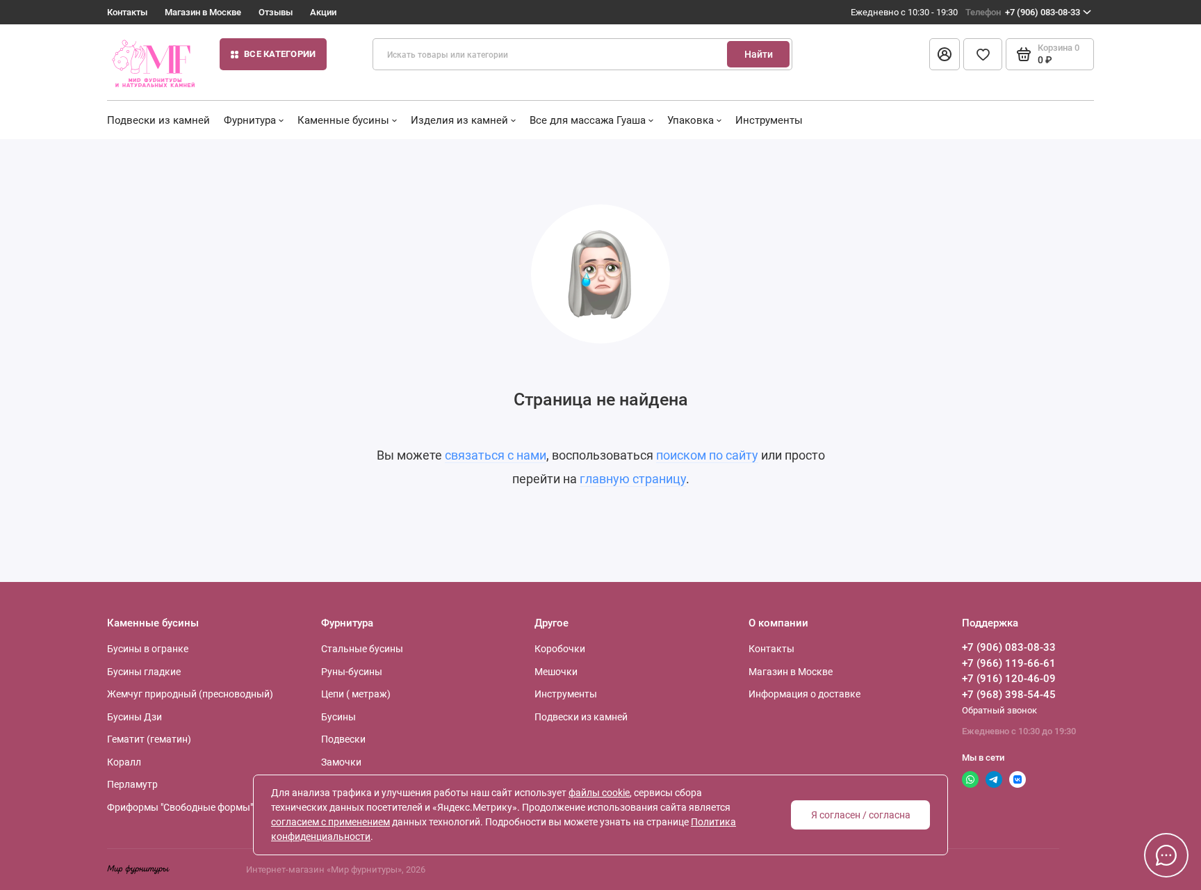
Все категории (280, 54)
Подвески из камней (158, 120)
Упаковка (690, 120)
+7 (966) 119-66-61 (1009, 663)
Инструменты (769, 120)
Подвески (343, 739)
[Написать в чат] (1166, 855)
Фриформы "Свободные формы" (180, 807)
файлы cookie (599, 792)
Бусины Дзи (134, 716)
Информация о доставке (804, 693)
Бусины (338, 716)
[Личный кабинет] (944, 54)
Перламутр (132, 784)
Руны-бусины (351, 671)
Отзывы (276, 12)
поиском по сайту (707, 455)
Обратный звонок (999, 710)
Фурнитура (250, 120)
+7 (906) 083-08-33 (1022, 12)
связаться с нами (495, 455)
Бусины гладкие (144, 671)
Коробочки (559, 648)
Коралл (124, 762)
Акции (323, 12)
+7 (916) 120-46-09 (1009, 678)
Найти (758, 54)
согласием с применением (330, 821)
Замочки (341, 762)
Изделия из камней (459, 120)
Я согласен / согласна (860, 814)
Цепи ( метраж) (356, 693)
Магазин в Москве (203, 12)
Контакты (127, 12)
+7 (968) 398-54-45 (1009, 694)
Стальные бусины (362, 648)
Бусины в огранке (147, 648)
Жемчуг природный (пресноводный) (190, 693)
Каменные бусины (343, 120)
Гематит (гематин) (149, 739)
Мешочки (556, 671)
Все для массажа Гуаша (588, 120)
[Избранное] (983, 54)
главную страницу (633, 478)
